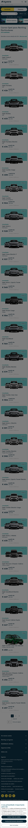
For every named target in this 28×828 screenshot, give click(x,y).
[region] (14, 814)
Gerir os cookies (14, 825)
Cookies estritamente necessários (14, 821)
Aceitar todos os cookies (13, 817)
